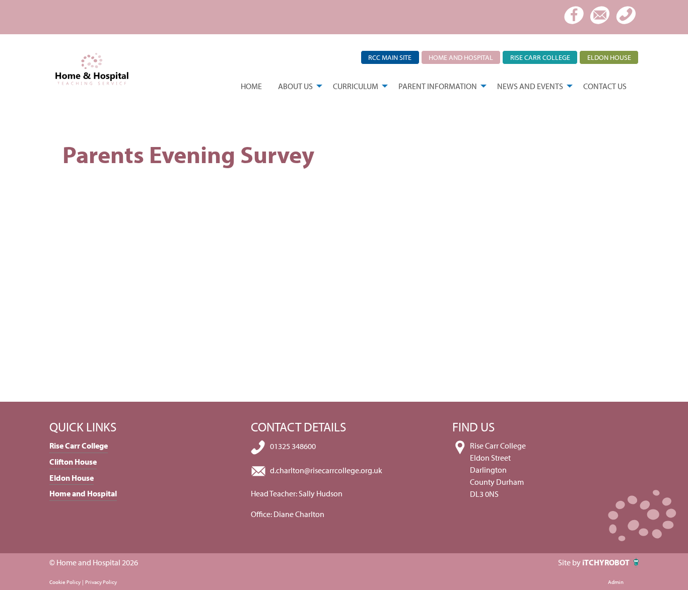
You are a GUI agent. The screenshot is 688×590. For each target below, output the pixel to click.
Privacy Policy (101, 581)
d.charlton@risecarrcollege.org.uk (326, 470)
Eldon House (609, 57)
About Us (295, 86)
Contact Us (605, 86)
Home (251, 86)
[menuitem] (251, 86)
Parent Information (437, 86)
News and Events (530, 86)
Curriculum (355, 86)
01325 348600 (293, 446)
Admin (616, 581)
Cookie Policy (65, 581)
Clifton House (73, 462)
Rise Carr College (540, 57)
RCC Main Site (389, 57)
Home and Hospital (461, 57)
